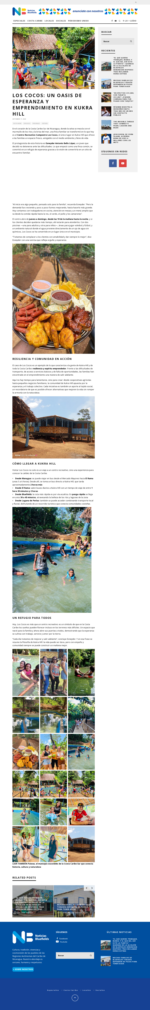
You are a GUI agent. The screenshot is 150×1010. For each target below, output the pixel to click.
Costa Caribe (34, 21)
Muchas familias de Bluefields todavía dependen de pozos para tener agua (123, 83)
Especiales (19, 21)
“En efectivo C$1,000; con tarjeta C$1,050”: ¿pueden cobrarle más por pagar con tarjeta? (123, 97)
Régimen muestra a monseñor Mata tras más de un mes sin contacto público (123, 111)
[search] (131, 41)
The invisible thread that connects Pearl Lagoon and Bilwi (123, 125)
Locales (49, 21)
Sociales (61, 21)
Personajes (36, 123)
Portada (45, 123)
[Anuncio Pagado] (88, 8)
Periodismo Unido (78, 21)
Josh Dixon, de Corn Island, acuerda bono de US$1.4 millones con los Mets (123, 138)
